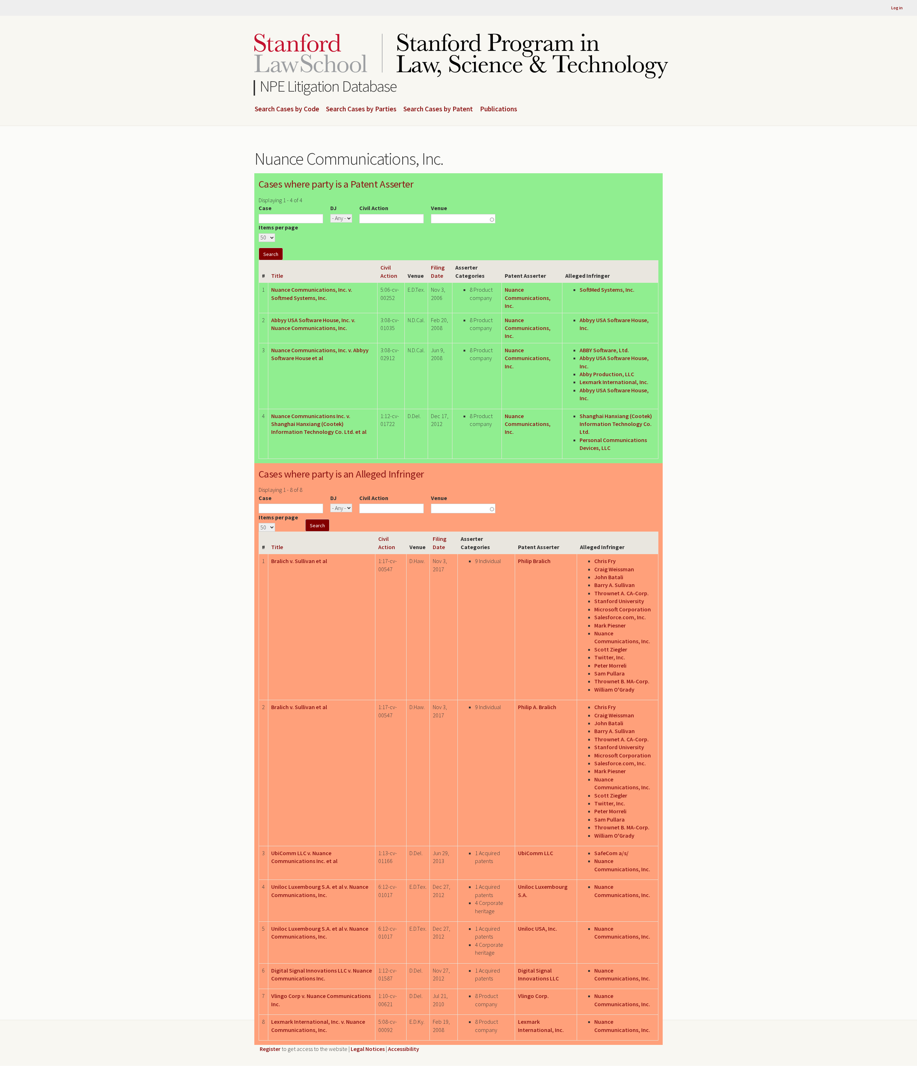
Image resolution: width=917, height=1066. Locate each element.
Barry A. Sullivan (614, 584)
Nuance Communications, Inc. (528, 297)
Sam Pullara (609, 673)
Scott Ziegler (610, 649)
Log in (897, 7)
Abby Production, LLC (607, 374)
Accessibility (403, 1048)
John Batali (608, 577)
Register (270, 1048)
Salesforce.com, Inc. (620, 617)
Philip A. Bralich (537, 707)
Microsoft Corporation (622, 609)
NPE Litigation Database (328, 86)
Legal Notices (368, 1048)
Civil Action (373, 208)
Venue (439, 208)
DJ (333, 208)
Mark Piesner (610, 625)
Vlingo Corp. (533, 995)
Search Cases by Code (287, 109)
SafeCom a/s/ (611, 853)
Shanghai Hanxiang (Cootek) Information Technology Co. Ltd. (616, 424)
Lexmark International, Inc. (614, 382)
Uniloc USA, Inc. (537, 928)
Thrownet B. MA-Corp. (621, 681)
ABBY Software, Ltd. (604, 350)
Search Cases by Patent (438, 109)
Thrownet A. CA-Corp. (621, 593)
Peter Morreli (610, 665)
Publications (498, 109)
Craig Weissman (614, 569)
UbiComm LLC (535, 853)
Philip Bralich (534, 561)
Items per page (278, 227)
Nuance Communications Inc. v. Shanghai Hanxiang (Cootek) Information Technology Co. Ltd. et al (318, 424)
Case (265, 208)
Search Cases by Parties (361, 109)
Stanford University (619, 601)
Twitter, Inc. (609, 657)
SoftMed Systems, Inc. (607, 289)
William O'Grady (614, 689)
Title (277, 275)
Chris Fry (605, 561)
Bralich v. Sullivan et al (299, 561)
